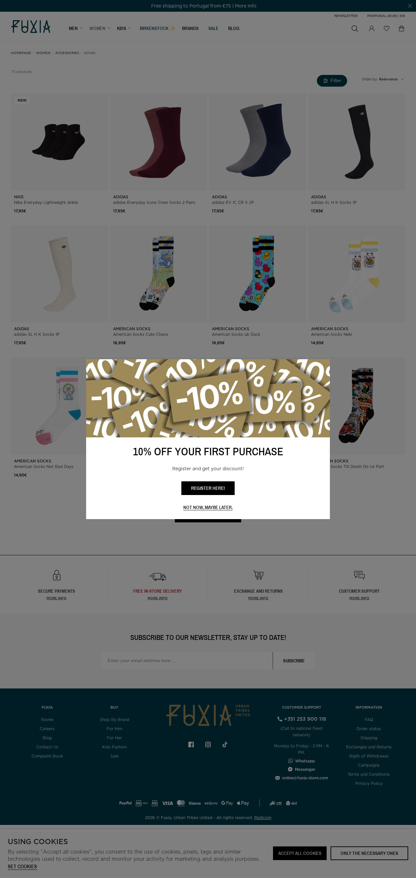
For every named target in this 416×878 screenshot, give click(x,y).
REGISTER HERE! (208, 488)
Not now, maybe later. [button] (208, 507)
